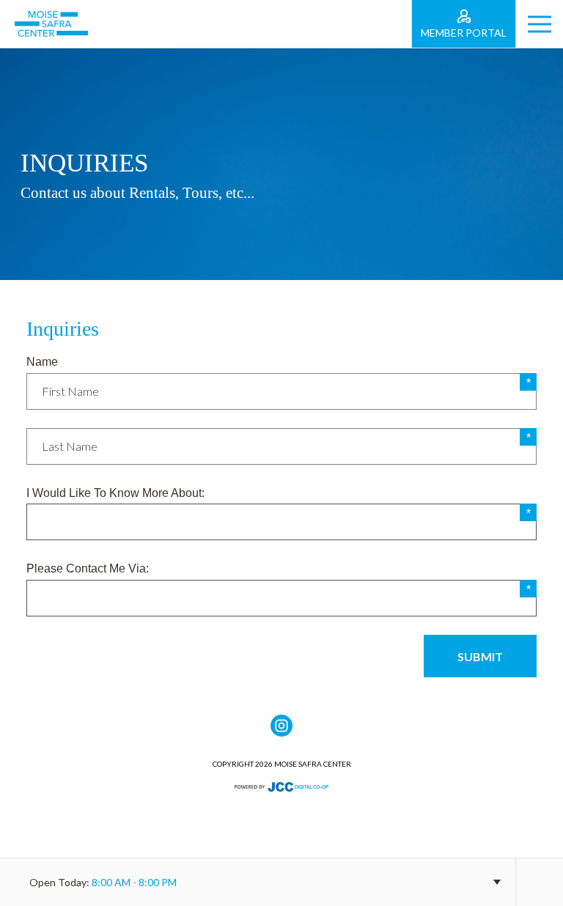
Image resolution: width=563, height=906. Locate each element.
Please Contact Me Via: (87, 568)
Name (42, 362)
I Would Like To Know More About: (115, 493)
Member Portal (464, 32)
